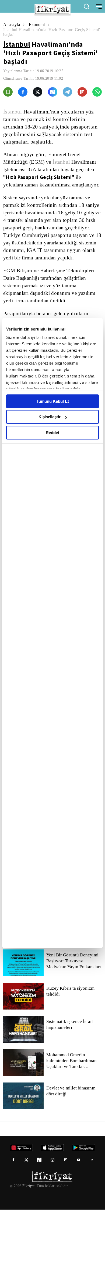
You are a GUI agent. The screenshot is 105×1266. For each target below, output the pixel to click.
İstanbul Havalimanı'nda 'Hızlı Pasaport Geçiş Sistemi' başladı (46, 32)
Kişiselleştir (49, 416)
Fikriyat (28, 1242)
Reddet (52, 432)
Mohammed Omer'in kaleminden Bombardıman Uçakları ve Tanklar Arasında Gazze (72, 1117)
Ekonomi (37, 24)
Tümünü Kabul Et (52, 401)
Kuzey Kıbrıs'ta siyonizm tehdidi (69, 1048)
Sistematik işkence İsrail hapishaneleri (69, 1081)
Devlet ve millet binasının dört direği (71, 1147)
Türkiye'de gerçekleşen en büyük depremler (72, 981)
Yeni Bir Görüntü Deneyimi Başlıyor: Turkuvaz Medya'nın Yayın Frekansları (74, 1017)
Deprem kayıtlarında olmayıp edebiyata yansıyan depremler (73, 951)
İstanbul (16, 44)
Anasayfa (12, 24)
